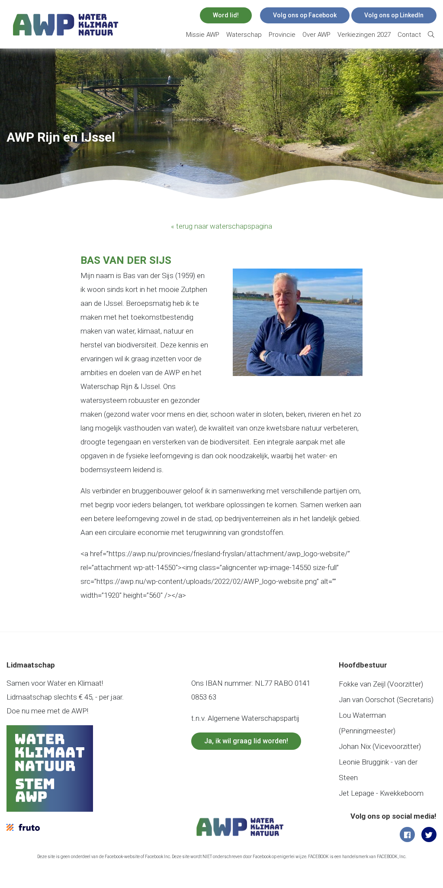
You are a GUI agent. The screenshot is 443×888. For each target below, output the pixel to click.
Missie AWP (202, 35)
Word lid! (226, 15)
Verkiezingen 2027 (364, 35)
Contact (409, 35)
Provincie (282, 35)
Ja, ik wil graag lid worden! (246, 741)
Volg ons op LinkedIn (394, 15)
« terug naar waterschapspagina (221, 226)
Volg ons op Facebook (305, 15)
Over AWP (316, 35)
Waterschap (244, 35)
